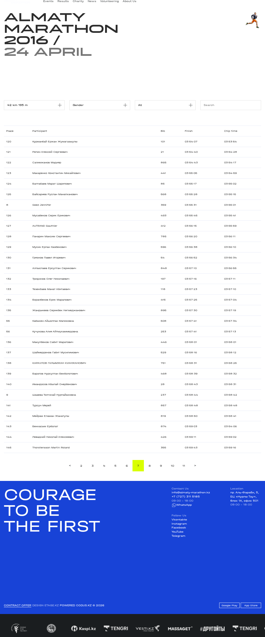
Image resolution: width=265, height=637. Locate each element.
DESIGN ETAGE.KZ (45, 605)
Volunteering (109, 3)
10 (172, 465)
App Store (250, 605)
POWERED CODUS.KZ (76, 605)
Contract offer (17, 605)
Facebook (179, 527)
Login (257, 3)
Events (48, 3)
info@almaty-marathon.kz (191, 492)
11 (183, 465)
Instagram (179, 523)
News (92, 3)
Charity (78, 3)
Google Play (229, 605)
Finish (189, 131)
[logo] (17, 3)
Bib (163, 131)
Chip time (230, 131)
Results (63, 3)
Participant (39, 131)
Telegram (178, 536)
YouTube (177, 531)
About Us (129, 3)
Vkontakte (179, 519)
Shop (226, 3)
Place (9, 131)
